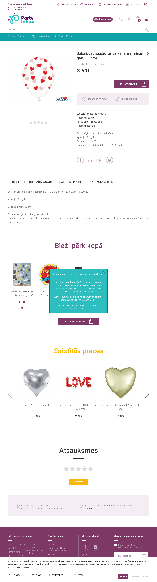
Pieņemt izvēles (140, 576)
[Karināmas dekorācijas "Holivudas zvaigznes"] (22, 272)
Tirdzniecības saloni (112, 4)
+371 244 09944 (16, 9)
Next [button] (146, 394)
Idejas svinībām (69, 4)
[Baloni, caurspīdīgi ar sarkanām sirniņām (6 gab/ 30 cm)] (38, 79)
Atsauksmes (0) (102, 182)
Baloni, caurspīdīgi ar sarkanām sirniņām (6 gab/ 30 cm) (45, 36)
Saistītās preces (71, 182)
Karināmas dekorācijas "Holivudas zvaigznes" (22, 293)
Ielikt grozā (75, 321)
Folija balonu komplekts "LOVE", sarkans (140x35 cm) (78, 407)
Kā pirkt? (12, 548)
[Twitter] (109, 160)
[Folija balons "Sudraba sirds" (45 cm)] (36, 381)
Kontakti (135, 4)
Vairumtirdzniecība (17, 544)
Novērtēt (78, 481)
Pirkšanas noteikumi (31, 545)
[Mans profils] (129, 19)
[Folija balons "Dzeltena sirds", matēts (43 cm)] (121, 381)
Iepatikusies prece (98, 99)
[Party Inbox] (21, 18)
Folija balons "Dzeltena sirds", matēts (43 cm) (120, 407)
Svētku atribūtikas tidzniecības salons (57, 549)
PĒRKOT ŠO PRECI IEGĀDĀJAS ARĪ (30, 182)
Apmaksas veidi (15, 555)
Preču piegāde (14, 552)
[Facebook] (80, 160)
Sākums (12, 36)
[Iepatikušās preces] (121, 19)
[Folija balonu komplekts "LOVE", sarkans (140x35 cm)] (78, 381)
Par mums (89, 4)
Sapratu (123, 576)
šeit (91, 508)
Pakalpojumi (105, 19)
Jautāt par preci (129, 98)
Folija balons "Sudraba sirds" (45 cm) (36, 405)
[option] (36, 391)
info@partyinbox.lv (17, 7)
